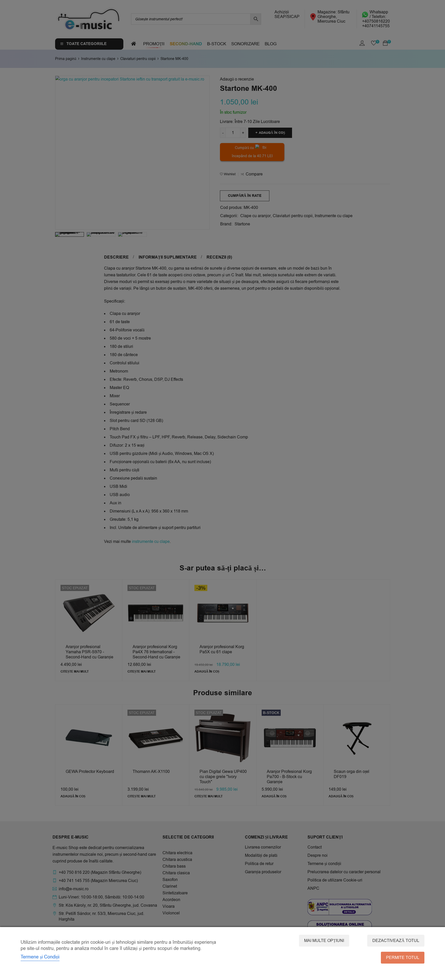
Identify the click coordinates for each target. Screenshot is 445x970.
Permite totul (402, 957)
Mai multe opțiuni (324, 940)
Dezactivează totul (395, 940)
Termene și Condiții (40, 957)
